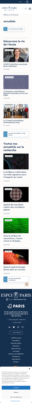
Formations (16, 341)
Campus (16, 362)
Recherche (16, 346)
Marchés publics (16, 343)
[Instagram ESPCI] (18, 327)
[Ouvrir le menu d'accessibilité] (27, 1)
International (16, 359)
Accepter (16, 388)
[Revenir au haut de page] (27, 284)
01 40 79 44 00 (17, 322)
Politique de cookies (15, 401)
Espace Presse (16, 349)
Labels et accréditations (16, 354)
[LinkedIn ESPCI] (9, 327)
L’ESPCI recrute (16, 338)
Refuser (16, 392)
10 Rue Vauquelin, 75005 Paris (17, 319)
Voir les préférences (16, 397)
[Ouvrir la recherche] (26, 8)
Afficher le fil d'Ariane (10, 15)
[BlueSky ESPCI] (14, 327)
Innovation (16, 351)
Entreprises (16, 356)
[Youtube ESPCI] (23, 327)
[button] (29, 369)
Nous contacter (17, 332)
